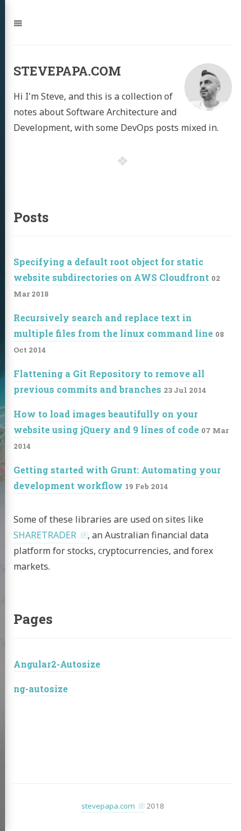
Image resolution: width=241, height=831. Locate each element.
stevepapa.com (108, 806)
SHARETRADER (44, 535)
